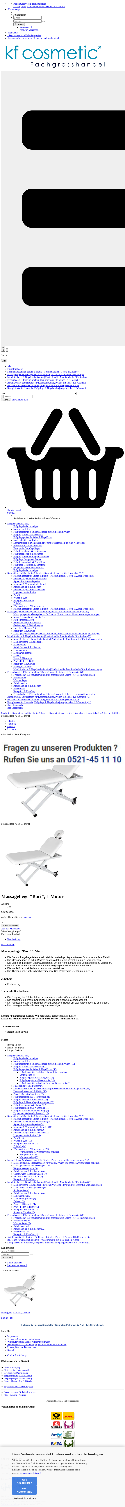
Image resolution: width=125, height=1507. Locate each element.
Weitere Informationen (25, 1498)
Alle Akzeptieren (24, 1481)
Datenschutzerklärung (30, 1473)
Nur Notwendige (24, 1490)
